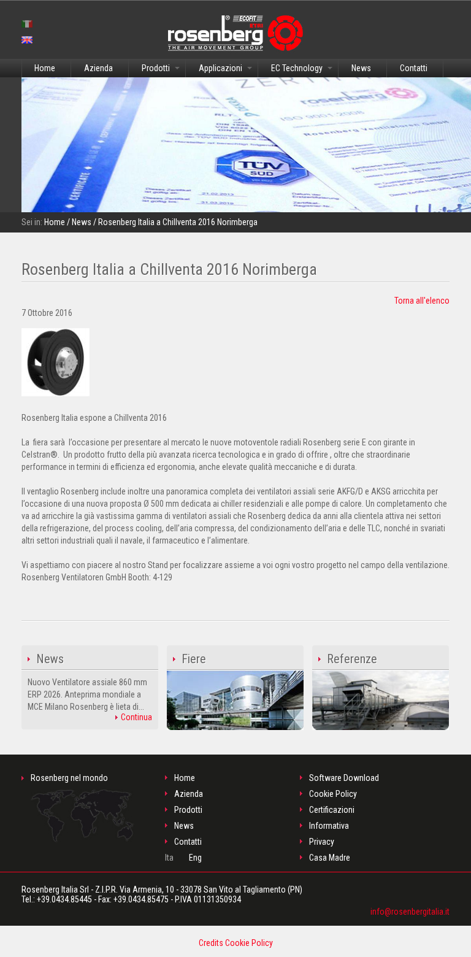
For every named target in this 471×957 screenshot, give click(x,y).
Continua (135, 717)
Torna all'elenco (422, 301)
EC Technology (297, 68)
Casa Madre (329, 858)
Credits (211, 943)
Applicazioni (220, 68)
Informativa (329, 826)
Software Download (344, 778)
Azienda (98, 68)
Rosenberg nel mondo (69, 778)
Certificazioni (331, 810)
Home (44, 68)
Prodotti (156, 68)
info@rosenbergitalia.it (410, 912)
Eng (195, 858)
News (361, 68)
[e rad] (55, 357)
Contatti (413, 68)
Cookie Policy (333, 794)
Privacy (321, 842)
